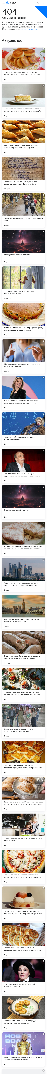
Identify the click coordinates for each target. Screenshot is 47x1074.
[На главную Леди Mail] (12, 3)
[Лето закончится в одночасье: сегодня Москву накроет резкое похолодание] (23, 575)
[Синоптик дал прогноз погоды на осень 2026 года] (23, 210)
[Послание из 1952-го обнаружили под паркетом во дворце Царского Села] (23, 174)
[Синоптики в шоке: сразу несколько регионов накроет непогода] (23, 721)
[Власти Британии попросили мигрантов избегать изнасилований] (23, 612)
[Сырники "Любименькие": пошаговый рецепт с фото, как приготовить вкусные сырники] (23, 65)
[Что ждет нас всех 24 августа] (23, 502)
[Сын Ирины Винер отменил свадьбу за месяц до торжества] (23, 976)
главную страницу (29, 29)
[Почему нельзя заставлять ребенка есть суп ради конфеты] (23, 831)
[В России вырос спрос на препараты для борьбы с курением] (23, 356)
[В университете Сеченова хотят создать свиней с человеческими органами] (23, 648)
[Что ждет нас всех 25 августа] (23, 247)
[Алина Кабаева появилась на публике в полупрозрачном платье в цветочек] (23, 393)
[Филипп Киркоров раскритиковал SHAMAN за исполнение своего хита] (23, 1049)
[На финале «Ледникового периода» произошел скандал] (23, 429)
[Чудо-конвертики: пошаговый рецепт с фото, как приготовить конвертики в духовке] (23, 137)
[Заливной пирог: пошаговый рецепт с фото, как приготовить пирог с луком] (23, 320)
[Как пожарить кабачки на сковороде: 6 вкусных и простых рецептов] (23, 1013)
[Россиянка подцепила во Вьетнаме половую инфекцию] (23, 283)
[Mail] (7, 3)
